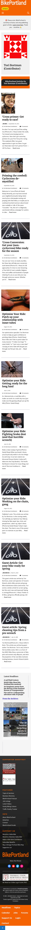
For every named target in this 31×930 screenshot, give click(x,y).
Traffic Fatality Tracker (10, 809)
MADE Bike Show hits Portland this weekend (12, 683)
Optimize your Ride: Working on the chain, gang (15, 501)
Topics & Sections (8, 793)
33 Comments (25, 329)
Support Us (7, 918)
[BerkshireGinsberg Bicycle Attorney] (9, 773)
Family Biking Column (9, 806)
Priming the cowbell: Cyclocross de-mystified (14, 178)
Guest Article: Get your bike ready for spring (13, 565)
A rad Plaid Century (11, 680)
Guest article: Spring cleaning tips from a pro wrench (14, 630)
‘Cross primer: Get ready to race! (13, 118)
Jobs (15, 912)
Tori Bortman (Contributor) (10, 126)
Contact (5, 823)
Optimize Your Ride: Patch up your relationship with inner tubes (14, 318)
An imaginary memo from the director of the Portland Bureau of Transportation (14, 688)
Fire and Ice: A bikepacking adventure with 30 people (14, 694)
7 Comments (25, 575)
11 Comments (25, 258)
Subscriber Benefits (9, 842)
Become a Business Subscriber (12, 837)
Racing (5, 123)
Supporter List (7, 847)
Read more (16, 148)
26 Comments (25, 640)
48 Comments (25, 511)
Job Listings (6, 801)
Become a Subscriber (9, 834)
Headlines (6, 907)
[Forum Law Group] (9, 784)
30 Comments (25, 393)
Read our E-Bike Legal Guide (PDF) (16, 882)
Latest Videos (7, 804)
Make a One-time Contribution (12, 839)
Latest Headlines (11, 676)
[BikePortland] (13, 3)
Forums (24, 912)
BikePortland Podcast (10, 799)
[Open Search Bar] (28, 13)
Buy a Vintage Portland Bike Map (13, 845)
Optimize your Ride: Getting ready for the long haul (14, 383)
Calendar (6, 912)
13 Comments (25, 188)
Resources (6, 573)
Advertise (6, 820)
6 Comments (25, 126)
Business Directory (9, 796)
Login (17, 918)
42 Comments (25, 447)
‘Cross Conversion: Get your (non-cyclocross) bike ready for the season (15, 247)
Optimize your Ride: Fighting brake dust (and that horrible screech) (14, 436)
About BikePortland (9, 817)
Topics (17, 907)
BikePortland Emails (9, 825)
